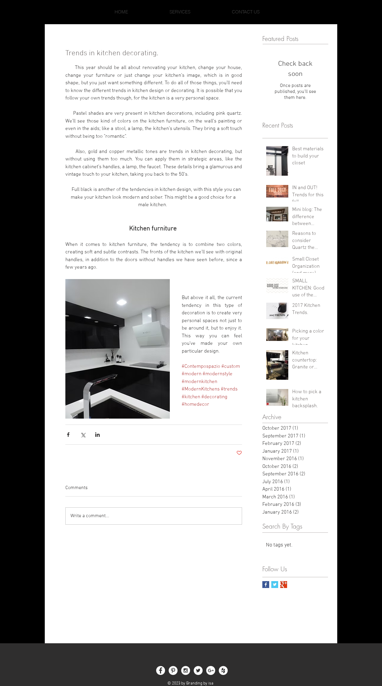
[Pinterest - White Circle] (173, 670)
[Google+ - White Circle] (210, 670)
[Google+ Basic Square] (283, 584)
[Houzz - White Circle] (223, 670)
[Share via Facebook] (68, 434)
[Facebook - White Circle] (160, 670)
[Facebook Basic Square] (265, 584)
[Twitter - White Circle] (198, 670)
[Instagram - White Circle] (185, 670)
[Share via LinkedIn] (97, 434)
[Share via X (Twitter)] (83, 434)
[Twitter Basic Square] (274, 584)
